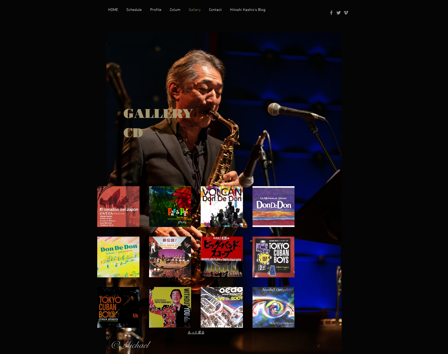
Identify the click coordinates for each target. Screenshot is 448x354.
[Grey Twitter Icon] (338, 13)
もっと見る (195, 332)
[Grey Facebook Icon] (331, 13)
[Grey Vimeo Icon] (346, 13)
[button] (118, 206)
